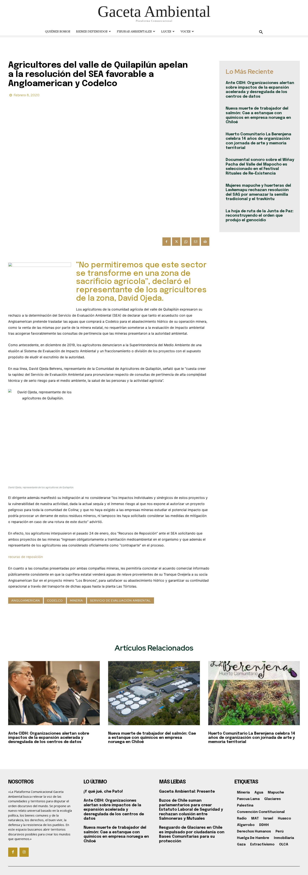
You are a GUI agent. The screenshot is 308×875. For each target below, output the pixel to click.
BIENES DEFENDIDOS (91, 31)
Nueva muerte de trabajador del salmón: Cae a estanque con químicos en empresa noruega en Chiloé (152, 738)
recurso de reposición (25, 557)
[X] (176, 241)
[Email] (195, 241)
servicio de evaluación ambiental (120, 600)
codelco (55, 600)
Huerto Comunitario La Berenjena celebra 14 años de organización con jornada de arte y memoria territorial (251, 738)
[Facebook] (166, 241)
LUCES (166, 31)
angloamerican (25, 600)
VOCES (185, 31)
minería (76, 600)
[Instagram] (24, 852)
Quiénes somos (57, 31)
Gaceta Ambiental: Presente (187, 791)
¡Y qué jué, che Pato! (103, 791)
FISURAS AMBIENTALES (134, 31)
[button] (261, 33)
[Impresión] (205, 241)
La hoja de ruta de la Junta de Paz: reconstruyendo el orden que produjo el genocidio (260, 215)
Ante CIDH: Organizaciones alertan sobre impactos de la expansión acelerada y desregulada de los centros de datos (48, 738)
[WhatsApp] (186, 241)
